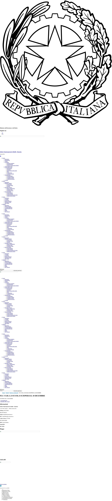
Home (3, 392)
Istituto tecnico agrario (11, 195)
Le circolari (7, 200)
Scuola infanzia (10, 192)
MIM (1, 466)
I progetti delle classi (8, 208)
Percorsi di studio (8, 191)
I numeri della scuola (8, 166)
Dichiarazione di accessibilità (5, 480)
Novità (3, 197)
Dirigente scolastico (10, 163)
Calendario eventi (8, 202)
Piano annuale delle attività (12, 170)
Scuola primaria (10, 193)
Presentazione (7, 160)
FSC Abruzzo (7, 211)
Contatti (1, 483)
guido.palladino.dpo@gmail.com (11, 424)
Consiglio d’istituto (10, 177)
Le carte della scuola (8, 167)
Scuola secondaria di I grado (12, 194)
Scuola (3, 158)
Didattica (4, 204)
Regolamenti (9, 168)
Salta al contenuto (3, 484)
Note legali (2, 482)
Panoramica (7, 159)
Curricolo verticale (10, 173)
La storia (6, 180)
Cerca (1, 270)
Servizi (3, 181)
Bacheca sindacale (8, 201)
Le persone (7, 162)
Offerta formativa (8, 206)
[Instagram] (2, 134)
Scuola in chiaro (3, 476)
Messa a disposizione (11, 188)
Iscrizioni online (10, 185)
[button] (2, 269)
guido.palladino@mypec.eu (9, 426)
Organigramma (10, 231)
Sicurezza (9, 169)
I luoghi (6, 161)
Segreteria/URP (10, 164)
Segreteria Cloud (10, 190)
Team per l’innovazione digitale (13, 165)
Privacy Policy (2, 478)
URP (1, 468)
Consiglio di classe (10, 178)
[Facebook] (2, 133)
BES (8, 171)
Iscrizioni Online (3, 472)
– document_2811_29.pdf (4, 401)
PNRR (6, 210)
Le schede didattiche (8, 207)
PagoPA (8, 186)
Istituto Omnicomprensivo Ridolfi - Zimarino (11, 152)
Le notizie (6, 199)
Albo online (7, 203)
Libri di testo (9, 184)
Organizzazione (7, 174)
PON (6, 209)
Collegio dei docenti (10, 179)
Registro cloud (9, 189)
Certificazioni (9, 172)
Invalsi (1, 470)
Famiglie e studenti (8, 183)
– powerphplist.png (3, 400)
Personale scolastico (8, 187)
